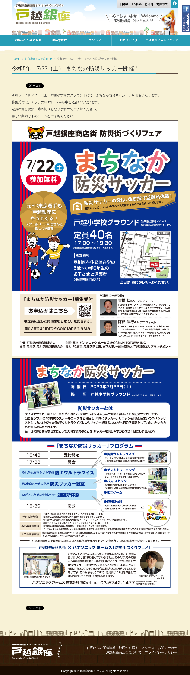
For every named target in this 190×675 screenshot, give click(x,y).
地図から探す (128, 647)
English (137, 4)
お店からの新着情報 (28, 40)
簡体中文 (162, 4)
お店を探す (60, 40)
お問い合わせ (128, 40)
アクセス (94, 40)
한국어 (149, 4)
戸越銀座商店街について (161, 40)
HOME (16, 58)
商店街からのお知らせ (38, 58)
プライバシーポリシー (161, 652)
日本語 (124, 4)
